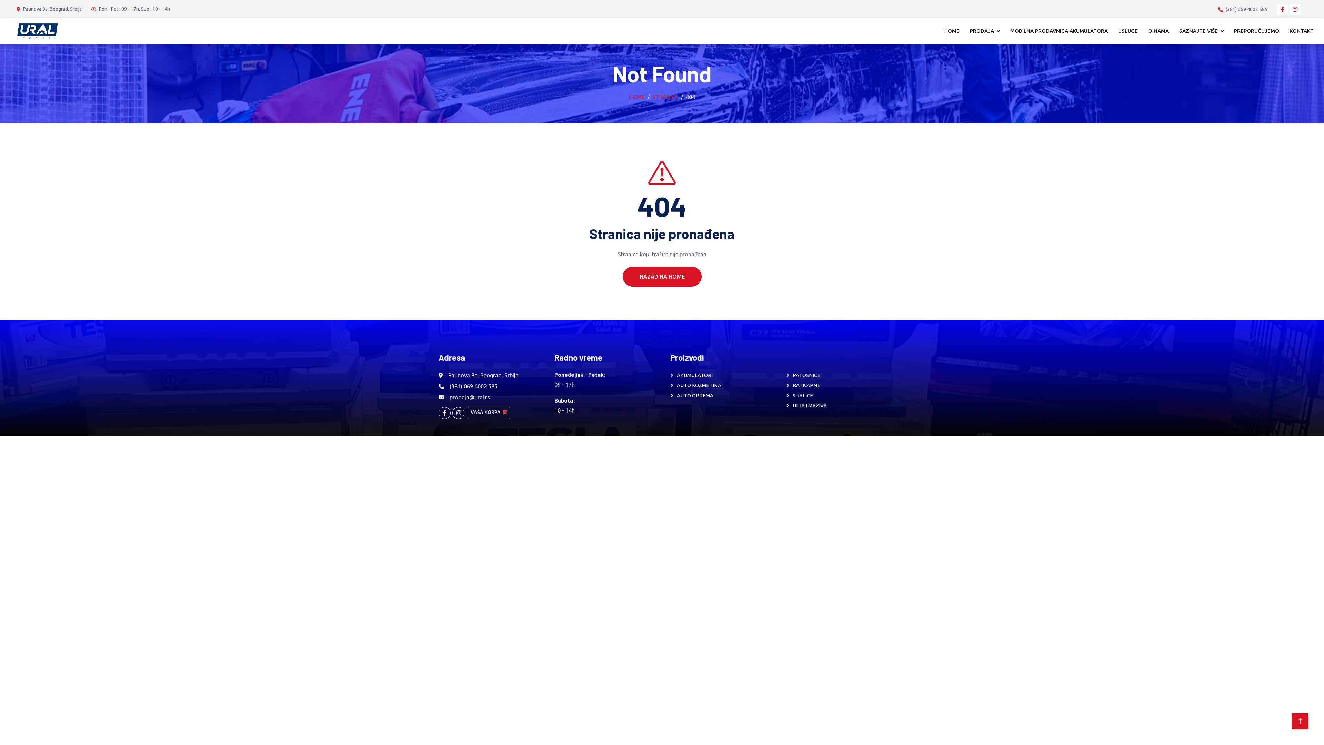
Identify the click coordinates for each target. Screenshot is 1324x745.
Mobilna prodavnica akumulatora (1059, 31)
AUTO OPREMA (695, 395)
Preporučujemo (1256, 31)
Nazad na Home (662, 277)
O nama (1158, 31)
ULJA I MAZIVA (810, 405)
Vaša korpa (486, 412)
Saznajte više (1198, 31)
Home (952, 31)
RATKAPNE (806, 385)
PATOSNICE (806, 375)
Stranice (665, 97)
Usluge (1128, 31)
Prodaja (982, 31)
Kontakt (1302, 31)
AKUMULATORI (695, 375)
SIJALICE (803, 395)
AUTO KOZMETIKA (699, 385)
